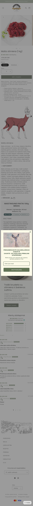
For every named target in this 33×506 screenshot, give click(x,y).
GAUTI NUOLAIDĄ (16, 269)
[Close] (30, 232)
